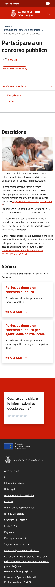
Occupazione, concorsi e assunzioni (22, 30)
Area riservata (11, 471)
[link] (17, 311)
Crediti (7, 477)
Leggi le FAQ (10, 526)
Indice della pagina (14, 86)
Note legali (9, 489)
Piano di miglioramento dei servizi (21, 550)
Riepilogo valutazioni (15, 538)
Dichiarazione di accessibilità (19, 495)
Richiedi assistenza (14, 513)
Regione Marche (12, 3)
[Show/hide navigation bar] (4, 13)
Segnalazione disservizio (16, 544)
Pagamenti (9, 532)
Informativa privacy (14, 483)
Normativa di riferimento (14, 68)
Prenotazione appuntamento (19, 507)
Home (7, 26)
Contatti (8, 501)
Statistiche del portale (15, 520)
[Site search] (48, 13)
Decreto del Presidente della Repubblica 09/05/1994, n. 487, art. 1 (22, 252)
